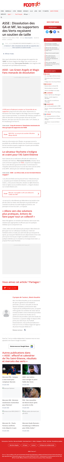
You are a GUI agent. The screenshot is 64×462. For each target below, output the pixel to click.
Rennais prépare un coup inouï (51, 88)
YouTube (49, 441)
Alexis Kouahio (34, 297)
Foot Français (18, 14)
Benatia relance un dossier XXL (51, 86)
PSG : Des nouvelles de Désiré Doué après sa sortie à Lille (29, 402)
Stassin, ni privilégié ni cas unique (52, 90)
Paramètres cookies (57, 441)
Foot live (11, 441)
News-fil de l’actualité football (52, 53)
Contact (33, 445)
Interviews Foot (27, 441)
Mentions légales (14, 445)
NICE (40, 11)
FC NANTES (46, 11)
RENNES (19, 11)
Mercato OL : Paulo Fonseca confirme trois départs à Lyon (9, 425)
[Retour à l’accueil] (32, 5)
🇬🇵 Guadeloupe (49, 104)
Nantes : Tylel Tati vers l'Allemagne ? (52, 94)
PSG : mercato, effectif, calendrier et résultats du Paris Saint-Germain (52, 64)
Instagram (39, 441)
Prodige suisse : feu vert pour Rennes (53, 81)
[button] (1, 17)
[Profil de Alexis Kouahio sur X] (25, 330)
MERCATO (3, 14)
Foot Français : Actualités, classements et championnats (52, 44)
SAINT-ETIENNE (54, 11)
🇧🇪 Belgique (48, 84)
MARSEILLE (8, 11)
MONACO (25, 11)
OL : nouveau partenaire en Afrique (52, 116)
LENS (35, 11)
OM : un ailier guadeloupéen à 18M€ (52, 106)
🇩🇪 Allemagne (49, 93)
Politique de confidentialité (47, 445)
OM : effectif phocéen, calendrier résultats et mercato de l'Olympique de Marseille (52, 57)
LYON (14, 11)
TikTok (44, 441)
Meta (34, 441)
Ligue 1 (10, 14)
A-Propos (25, 445)
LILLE (31, 11)
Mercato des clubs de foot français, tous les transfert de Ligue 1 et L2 (52, 49)
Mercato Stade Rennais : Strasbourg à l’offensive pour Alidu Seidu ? (30, 425)
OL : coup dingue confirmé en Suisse (52, 76)
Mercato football (18, 441)
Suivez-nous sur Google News (19, 346)
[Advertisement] (21, 92)
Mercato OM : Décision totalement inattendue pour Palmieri (10, 402)
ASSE (22, 163)
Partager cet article (11, 288)
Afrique (26, 14)
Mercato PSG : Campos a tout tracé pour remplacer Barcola (10, 379)
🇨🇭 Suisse (47, 74)
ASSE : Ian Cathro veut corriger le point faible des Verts (29, 379)
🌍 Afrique (48, 114)
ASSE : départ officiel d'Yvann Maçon (52, 111)
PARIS (2, 11)
